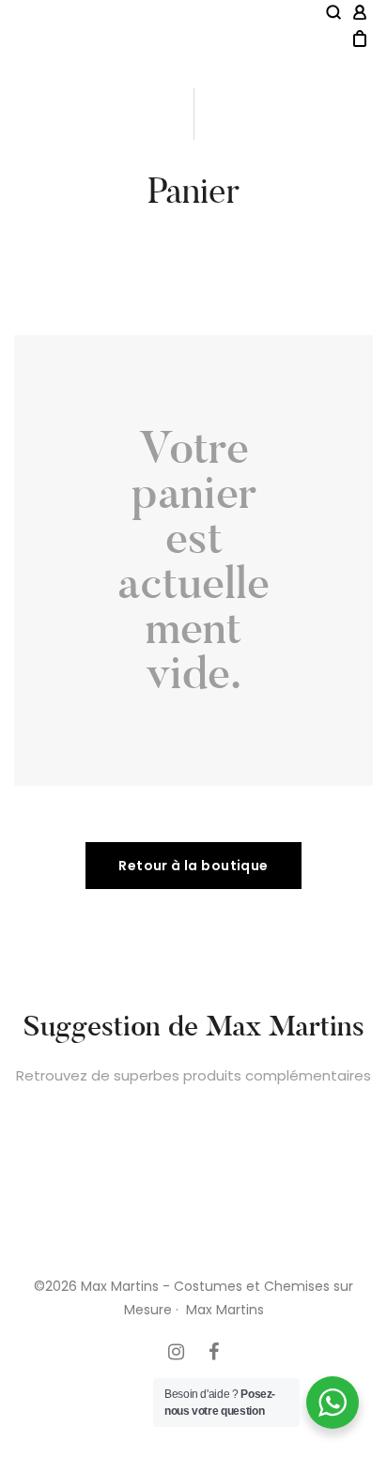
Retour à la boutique (193, 865)
